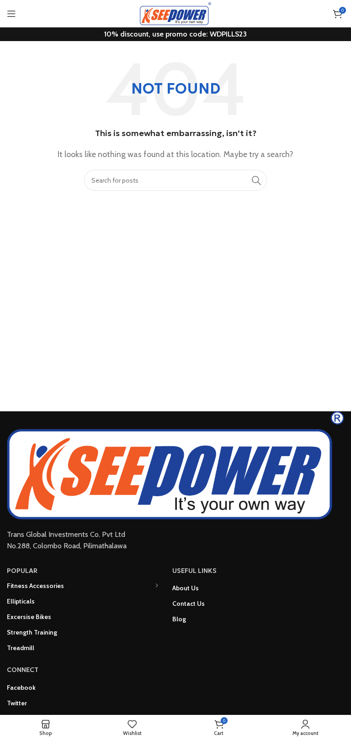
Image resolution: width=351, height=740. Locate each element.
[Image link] (175, 464)
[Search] (256, 180)
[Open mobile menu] (11, 14)
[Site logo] (175, 13)
